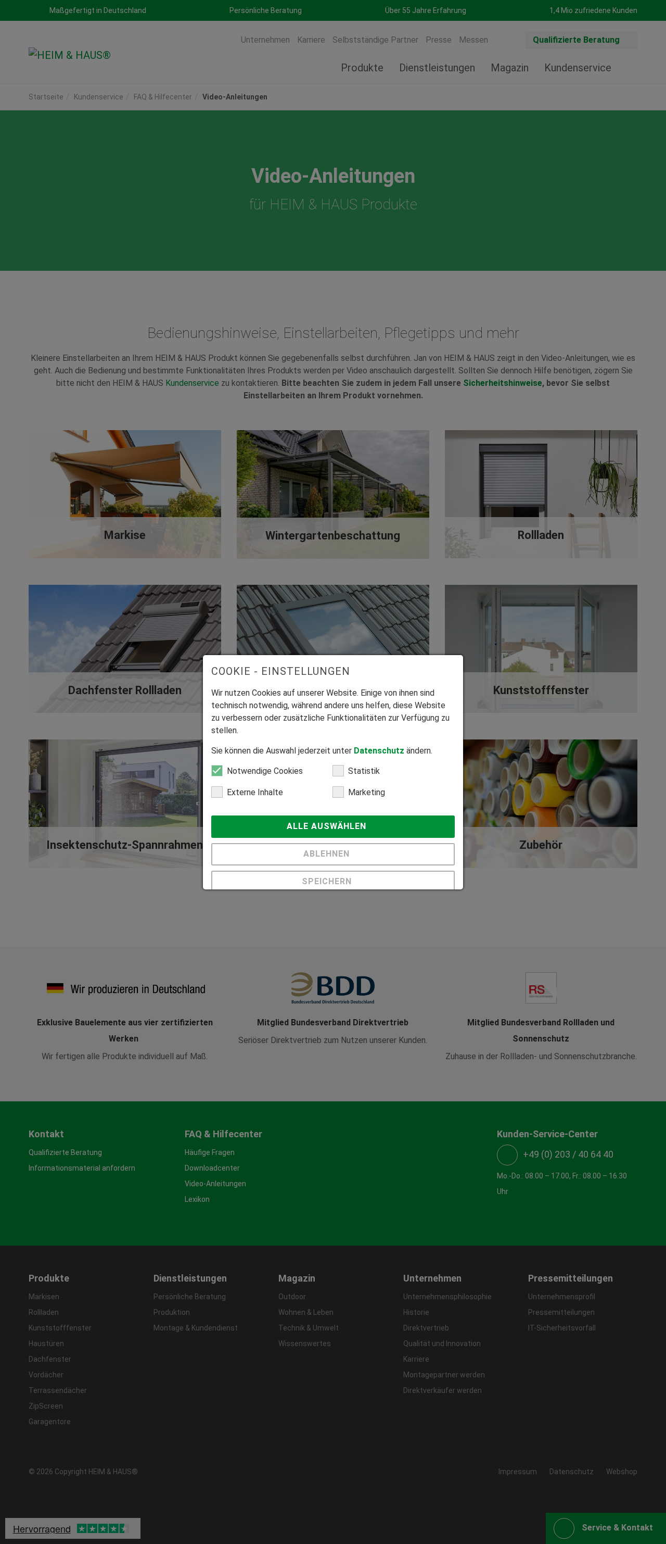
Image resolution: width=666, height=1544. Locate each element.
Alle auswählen (328, 826)
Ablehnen (327, 854)
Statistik (364, 771)
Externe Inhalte (255, 792)
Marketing (366, 792)
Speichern (328, 881)
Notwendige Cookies (265, 771)
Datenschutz (379, 751)
